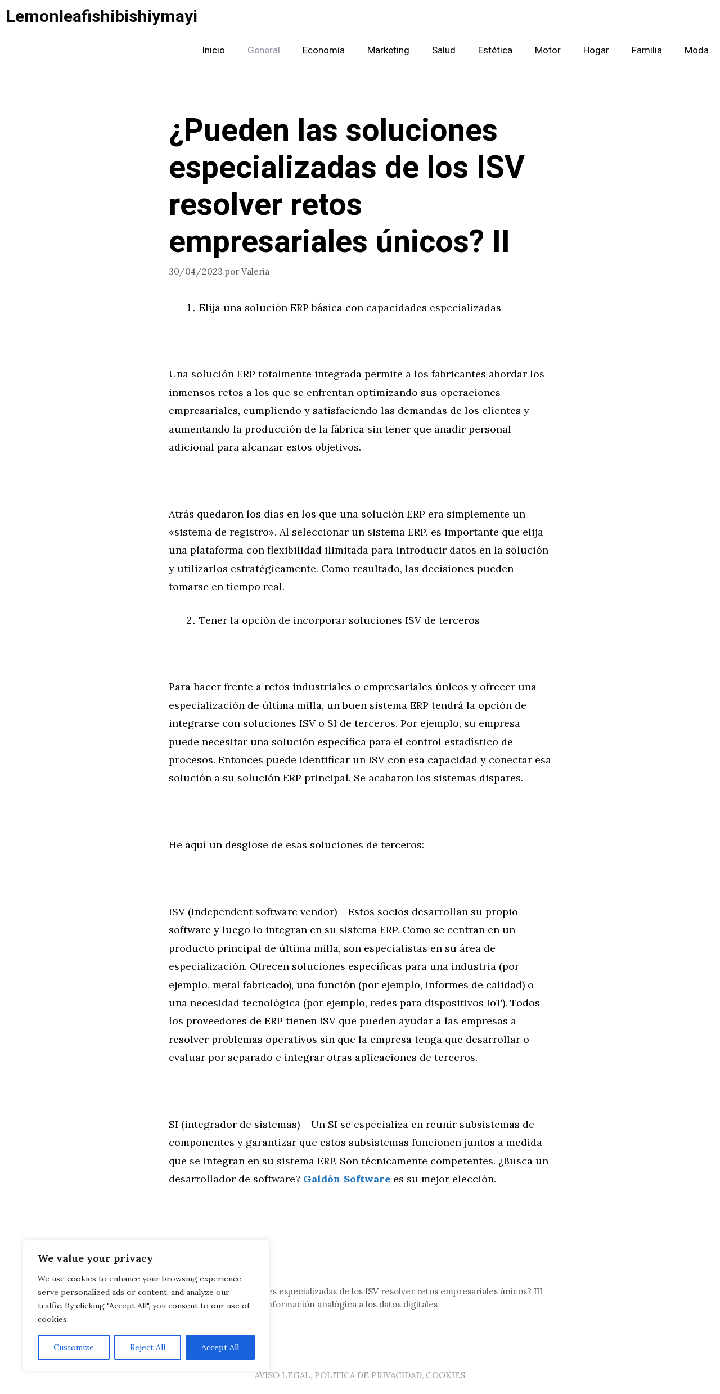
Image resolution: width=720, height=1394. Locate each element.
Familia (647, 50)
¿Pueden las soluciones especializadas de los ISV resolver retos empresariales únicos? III (362, 1291)
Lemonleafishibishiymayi (101, 17)
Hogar (596, 50)
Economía (324, 50)
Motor (548, 50)
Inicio (213, 50)
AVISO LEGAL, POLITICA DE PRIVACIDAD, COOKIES (360, 1375)
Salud (444, 50)
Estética (495, 50)
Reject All (147, 1347)
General (264, 50)
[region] (146, 1305)
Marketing (388, 50)
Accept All (220, 1347)
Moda (697, 50)
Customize (73, 1347)
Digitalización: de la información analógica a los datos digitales (310, 1304)
